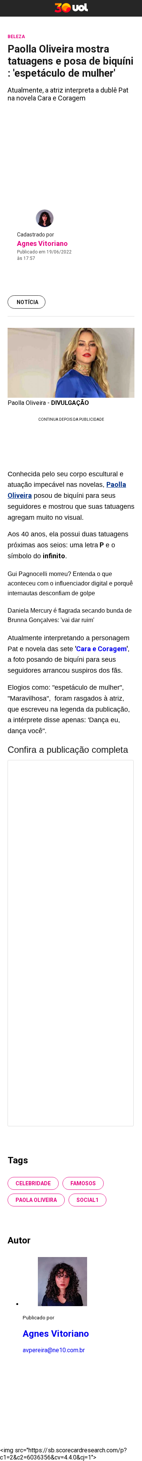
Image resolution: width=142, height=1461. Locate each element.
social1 (87, 1200)
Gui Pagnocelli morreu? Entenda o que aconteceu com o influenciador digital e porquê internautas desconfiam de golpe (70, 583)
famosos (83, 1183)
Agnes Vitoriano (42, 243)
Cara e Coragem (101, 649)
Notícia (27, 302)
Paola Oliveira (36, 1200)
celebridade (33, 1183)
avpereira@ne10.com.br (54, 1350)
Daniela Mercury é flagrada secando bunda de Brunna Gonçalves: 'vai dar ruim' (70, 615)
